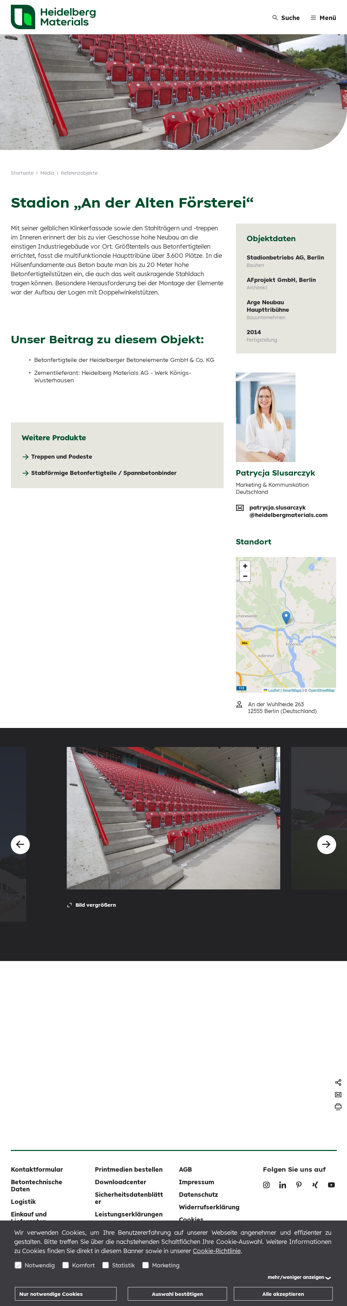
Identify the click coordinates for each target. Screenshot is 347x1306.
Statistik (123, 1265)
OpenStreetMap (321, 690)
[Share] (338, 1082)
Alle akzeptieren (283, 1294)
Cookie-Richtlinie (217, 1251)
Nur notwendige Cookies (51, 1294)
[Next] (326, 844)
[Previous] (20, 844)
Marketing (166, 1265)
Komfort (83, 1265)
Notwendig (40, 1265)
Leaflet (273, 690)
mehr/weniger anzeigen (296, 1277)
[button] (286, 618)
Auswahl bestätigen (177, 1294)
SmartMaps (292, 690)
